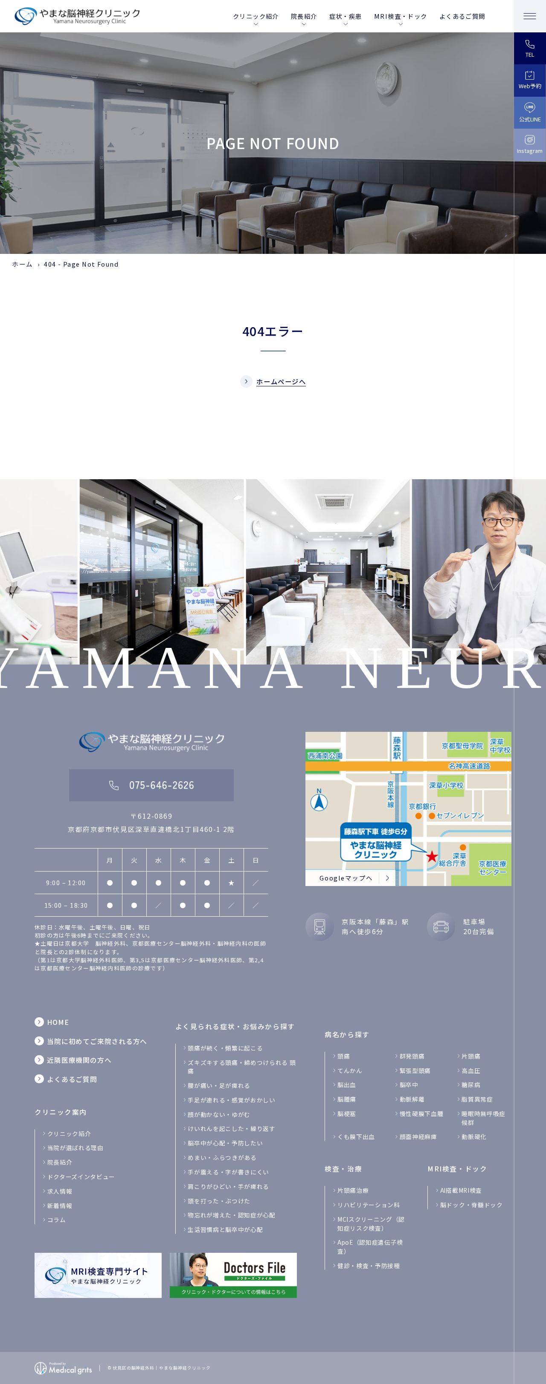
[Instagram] (530, 145)
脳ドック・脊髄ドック (471, 1204)
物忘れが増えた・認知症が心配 (232, 1215)
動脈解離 (412, 1099)
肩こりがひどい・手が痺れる (228, 1186)
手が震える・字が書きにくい (228, 1172)
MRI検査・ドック (400, 16)
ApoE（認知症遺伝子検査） (370, 1246)
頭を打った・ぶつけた (219, 1201)
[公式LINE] (530, 113)
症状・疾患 (345, 16)
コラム (56, 1219)
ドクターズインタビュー (81, 1176)
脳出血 (346, 1084)
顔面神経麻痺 (418, 1136)
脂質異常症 (477, 1099)
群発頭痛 (412, 1056)
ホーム (22, 263)
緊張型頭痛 (415, 1070)
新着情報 (60, 1205)
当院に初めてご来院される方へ (97, 1041)
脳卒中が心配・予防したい (225, 1143)
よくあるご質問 (462, 16)
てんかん (350, 1070)
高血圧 (471, 1070)
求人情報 (60, 1191)
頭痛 (343, 1056)
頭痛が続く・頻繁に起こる (225, 1048)
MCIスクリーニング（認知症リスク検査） (371, 1223)
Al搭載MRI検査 (461, 1190)
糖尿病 (471, 1084)
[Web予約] (530, 80)
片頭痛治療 (353, 1190)
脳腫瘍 (346, 1099)
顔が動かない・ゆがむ (219, 1114)
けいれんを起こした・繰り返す (232, 1128)
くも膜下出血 (356, 1136)
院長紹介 (304, 16)
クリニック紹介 (256, 16)
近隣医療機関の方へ (79, 1060)
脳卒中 (409, 1084)
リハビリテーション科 (368, 1204)
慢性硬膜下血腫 (422, 1113)
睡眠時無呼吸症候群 (483, 1118)
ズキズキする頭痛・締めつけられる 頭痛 (242, 1067)
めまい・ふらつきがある (222, 1157)
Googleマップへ (346, 877)
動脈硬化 (474, 1136)
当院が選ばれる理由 (75, 1147)
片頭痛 (471, 1056)
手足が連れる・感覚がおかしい (232, 1100)
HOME (58, 1022)
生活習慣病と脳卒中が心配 (225, 1229)
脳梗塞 (346, 1113)
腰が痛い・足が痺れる (219, 1085)
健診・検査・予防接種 (368, 1265)
